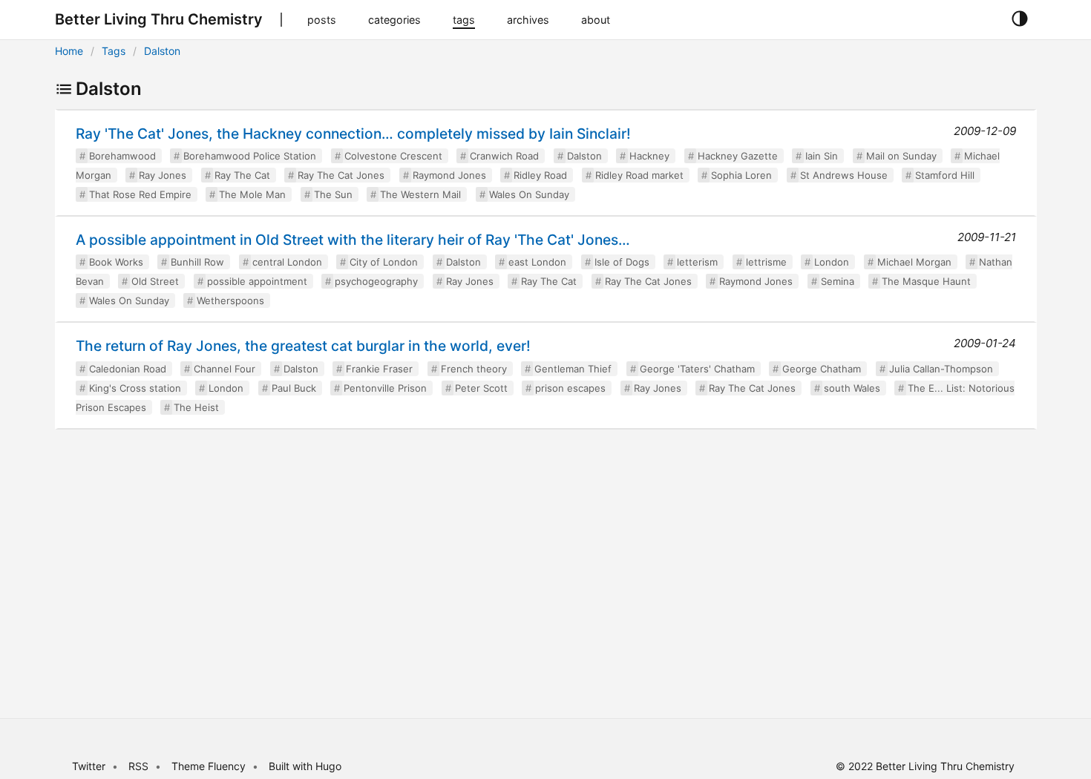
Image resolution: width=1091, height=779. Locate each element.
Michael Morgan (914, 262)
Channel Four (224, 369)
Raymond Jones (449, 175)
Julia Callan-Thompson (941, 369)
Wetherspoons (230, 300)
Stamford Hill (944, 175)
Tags (113, 51)
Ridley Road (540, 175)
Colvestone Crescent (393, 156)
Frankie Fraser (379, 369)
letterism (697, 262)
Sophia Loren (741, 175)
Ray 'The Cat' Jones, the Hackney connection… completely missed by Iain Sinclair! (353, 133)
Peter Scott (481, 388)
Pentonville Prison (385, 388)
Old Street (155, 281)
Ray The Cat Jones (341, 175)
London (831, 262)
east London (537, 262)
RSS (138, 766)
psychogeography (376, 281)
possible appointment (257, 281)
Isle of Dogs (621, 262)
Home (69, 51)
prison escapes (570, 388)
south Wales (852, 388)
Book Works (116, 262)
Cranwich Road (504, 156)
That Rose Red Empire (140, 194)
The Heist (196, 407)
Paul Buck (294, 388)
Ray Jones (162, 175)
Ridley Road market (639, 175)
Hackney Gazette (738, 156)
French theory (474, 369)
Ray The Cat (242, 175)
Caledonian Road (127, 369)
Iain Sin (821, 156)
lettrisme (766, 262)
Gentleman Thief (573, 369)
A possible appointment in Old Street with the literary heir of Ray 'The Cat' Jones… (353, 240)
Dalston (162, 51)
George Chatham (821, 369)
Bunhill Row (197, 262)
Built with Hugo (305, 766)
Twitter (88, 766)
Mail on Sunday (901, 156)
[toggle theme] (1019, 19)
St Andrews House (844, 175)
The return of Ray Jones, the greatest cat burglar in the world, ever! (303, 346)
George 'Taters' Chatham (697, 369)
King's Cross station (135, 388)
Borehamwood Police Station (249, 156)
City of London (384, 262)
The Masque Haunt (926, 281)
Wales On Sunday (529, 194)
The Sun (333, 194)
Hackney (649, 156)
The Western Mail (420, 194)
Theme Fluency (210, 766)
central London (287, 262)
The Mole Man (252, 194)
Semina (837, 281)
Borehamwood (122, 156)
